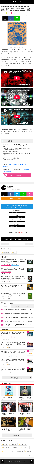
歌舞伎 (5, 444)
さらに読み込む (17, 435)
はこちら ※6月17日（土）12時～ (17, 175)
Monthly (28, 306)
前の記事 (5, 244)
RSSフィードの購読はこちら (17, 198)
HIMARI (29, 451)
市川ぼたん (16, 447)
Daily (5, 306)
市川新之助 (23, 444)
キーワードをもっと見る (25, 455)
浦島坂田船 (6, 447)
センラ (5, 451)
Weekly (17, 306)
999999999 (6, 252)
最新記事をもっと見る (17, 378)
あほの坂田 (20, 451)
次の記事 (29, 244)
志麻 (12, 451)
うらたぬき (25, 447)
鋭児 (14, 252)
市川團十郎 (14, 444)
